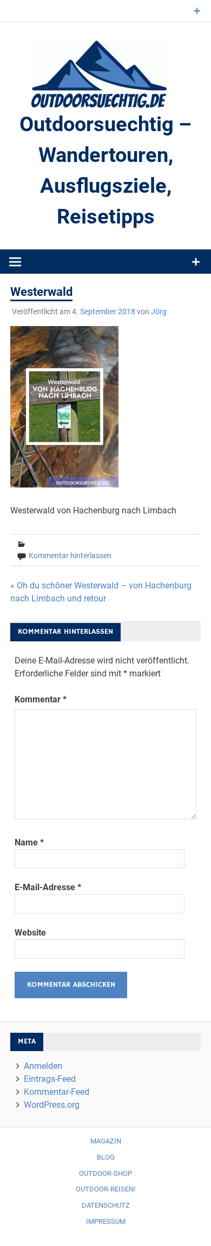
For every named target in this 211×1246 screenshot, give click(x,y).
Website (30, 932)
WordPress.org (52, 1105)
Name (29, 842)
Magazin (105, 1141)
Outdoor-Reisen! (105, 1189)
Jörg (159, 311)
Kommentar (41, 699)
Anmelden (43, 1066)
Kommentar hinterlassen (70, 555)
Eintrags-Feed (50, 1079)
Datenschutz (106, 1205)
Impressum (106, 1221)
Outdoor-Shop (105, 1173)
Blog (106, 1157)
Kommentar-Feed (56, 1092)
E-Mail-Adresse (48, 887)
